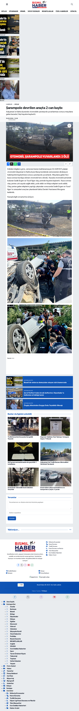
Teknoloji (13, 656)
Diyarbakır (14, 616)
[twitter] (28, 597)
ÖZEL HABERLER (62, 11)
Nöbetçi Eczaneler (54, 542)
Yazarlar (10, 671)
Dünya (12, 619)
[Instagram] (25, 565)
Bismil (12, 611)
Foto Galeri (11, 666)
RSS (21, 585)
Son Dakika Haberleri (55, 553)
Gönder (12, 518)
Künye (42, 571)
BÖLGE (4, 11)
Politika (13, 636)
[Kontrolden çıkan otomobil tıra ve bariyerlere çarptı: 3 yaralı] (55, 477)
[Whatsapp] (32, 565)
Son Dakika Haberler (18, 649)
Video (9, 668)
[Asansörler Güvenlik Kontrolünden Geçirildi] (23, 477)
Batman (13, 609)
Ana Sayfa (10, 602)
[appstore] (34, 577)
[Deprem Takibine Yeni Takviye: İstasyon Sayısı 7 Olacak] (55, 426)
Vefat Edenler (15, 661)
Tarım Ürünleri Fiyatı (18, 654)
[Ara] (72, 4)
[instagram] (41, 597)
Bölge (17, 104)
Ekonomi (13, 624)
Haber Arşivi (52, 555)
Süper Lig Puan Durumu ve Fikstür (22, 700)
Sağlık (12, 644)
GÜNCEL (73, 11)
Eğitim (12, 621)
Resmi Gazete (15, 639)
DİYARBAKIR (13, 11)
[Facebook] (18, 565)
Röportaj (10, 678)
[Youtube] (28, 565)
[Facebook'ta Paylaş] (8, 164)
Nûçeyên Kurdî (15, 631)
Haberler (9, 104)
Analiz (12, 607)
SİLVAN (13, 646)
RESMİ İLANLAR (47, 11)
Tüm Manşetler (53, 550)
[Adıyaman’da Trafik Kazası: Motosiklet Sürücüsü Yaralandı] (55, 451)
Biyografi (10, 681)
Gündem (13, 629)
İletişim (10, 573)
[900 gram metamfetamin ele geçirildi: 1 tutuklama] (23, 451)
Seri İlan (10, 676)
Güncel (13, 626)
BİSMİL (22, 11)
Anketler (10, 683)
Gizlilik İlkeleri (12, 571)
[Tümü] (70, 530)
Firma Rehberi (45, 573)
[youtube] (54, 597)
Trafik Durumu (53, 546)
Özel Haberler (15, 634)
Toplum (13, 658)
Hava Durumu (53, 544)
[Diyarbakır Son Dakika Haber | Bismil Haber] (39, 4)
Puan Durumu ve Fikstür (56, 548)
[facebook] (14, 597)
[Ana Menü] (7, 4)
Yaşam (12, 663)
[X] (21, 565)
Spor (12, 651)
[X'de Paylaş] (11, 164)
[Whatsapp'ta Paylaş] (15, 164)
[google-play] (44, 577)
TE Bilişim (44, 591)
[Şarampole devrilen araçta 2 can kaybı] (39, 142)
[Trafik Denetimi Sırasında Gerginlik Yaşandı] (23, 426)
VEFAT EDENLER (34, 11)
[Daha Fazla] (19, 164)
